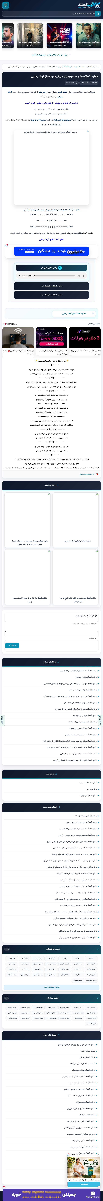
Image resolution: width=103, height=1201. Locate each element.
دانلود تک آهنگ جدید (65, 67)
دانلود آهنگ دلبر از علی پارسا (83, 1141)
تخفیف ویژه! (83, 1184)
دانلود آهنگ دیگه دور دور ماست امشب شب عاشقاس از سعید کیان (70, 741)
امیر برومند (91, 1007)
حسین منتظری (12, 975)
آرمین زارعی (64, 964)
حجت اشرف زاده (91, 980)
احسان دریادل (38, 964)
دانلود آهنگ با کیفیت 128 (51, 286)
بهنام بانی (12, 964)
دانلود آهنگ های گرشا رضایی (74, 314)
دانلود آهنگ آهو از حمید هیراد (82, 1147)
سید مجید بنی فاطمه (78, 1013)
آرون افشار (91, 964)
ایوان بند (38, 958)
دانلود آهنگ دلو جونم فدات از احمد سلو (80, 703)
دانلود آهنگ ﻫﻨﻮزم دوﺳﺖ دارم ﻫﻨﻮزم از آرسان (77, 835)
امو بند (64, 958)
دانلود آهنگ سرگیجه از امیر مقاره (83, 728)
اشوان (78, 958)
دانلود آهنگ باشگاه (87, 1115)
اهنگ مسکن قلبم (88, 1051)
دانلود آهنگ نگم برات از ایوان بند (81, 1121)
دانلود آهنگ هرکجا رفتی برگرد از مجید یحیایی (78, 886)
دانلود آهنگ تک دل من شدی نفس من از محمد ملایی (76, 899)
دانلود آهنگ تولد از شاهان (86, 677)
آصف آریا (25, 958)
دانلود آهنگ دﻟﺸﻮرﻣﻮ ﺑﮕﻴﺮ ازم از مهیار (81, 822)
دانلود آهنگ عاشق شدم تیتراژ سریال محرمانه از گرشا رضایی (64, 76)
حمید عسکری (25, 975)
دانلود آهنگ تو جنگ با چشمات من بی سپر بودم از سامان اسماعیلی (70, 684)
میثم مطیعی (78, 1018)
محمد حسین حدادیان (38, 1018)
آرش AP (52, 958)
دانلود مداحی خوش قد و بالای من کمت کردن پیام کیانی (75, 918)
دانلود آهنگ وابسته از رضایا (85, 816)
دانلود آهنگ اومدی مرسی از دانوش (82, 722)
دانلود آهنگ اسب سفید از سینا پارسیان (81, 735)
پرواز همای (12, 969)
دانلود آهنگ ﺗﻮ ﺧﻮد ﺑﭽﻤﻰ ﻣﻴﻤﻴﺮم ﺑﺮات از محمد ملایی (76, 893)
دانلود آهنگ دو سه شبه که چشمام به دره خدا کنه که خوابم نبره (71, 912)
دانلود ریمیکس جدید (88, 796)
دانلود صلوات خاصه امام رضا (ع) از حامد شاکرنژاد (76, 874)
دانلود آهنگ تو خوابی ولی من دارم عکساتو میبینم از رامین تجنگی (70, 696)
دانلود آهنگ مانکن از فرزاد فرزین (81, 1109)
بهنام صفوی (91, 969)
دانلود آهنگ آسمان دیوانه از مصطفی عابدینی (79, 880)
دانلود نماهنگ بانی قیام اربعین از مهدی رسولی (78, 938)
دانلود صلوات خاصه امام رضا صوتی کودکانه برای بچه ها (74, 854)
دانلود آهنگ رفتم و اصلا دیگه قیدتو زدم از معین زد (76, 709)
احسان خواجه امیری (25, 964)
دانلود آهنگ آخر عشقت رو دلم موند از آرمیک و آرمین (75, 760)
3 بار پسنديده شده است (88, 474)
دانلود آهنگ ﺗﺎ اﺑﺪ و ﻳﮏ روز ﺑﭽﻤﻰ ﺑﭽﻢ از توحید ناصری (75, 848)
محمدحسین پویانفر (91, 1018)
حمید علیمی (12, 1007)
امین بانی (12, 958)
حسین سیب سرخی (25, 1007)
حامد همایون (51, 975)
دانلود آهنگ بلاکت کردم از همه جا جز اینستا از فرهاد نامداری (72, 747)
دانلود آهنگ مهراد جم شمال (83, 1070)
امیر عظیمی (77, 964)
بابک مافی (78, 969)
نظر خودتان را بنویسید (86, 616)
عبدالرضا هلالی (51, 1013)
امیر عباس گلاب (51, 964)
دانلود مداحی (92, 789)
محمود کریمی (38, 1013)
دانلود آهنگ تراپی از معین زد (85, 716)
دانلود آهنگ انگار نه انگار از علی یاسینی (78, 1077)
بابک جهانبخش (64, 969)
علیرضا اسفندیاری (91, 1024)
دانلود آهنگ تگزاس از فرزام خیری (83, 690)
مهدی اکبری (25, 1013)
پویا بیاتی (25, 969)
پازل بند (51, 969)
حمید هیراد (91, 975)
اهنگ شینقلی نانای (87, 1057)
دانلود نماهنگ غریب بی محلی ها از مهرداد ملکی (78, 931)
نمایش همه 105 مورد (51, 987)
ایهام (91, 958)
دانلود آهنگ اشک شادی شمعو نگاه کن (79, 1089)
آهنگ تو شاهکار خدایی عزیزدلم (82, 1064)
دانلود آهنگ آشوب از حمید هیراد (81, 1083)
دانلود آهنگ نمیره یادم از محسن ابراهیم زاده (78, 671)
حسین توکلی (38, 975)
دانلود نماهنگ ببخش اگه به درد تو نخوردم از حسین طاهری (73, 925)
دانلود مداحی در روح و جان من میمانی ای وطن (76, 1045)
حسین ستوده (64, 1007)
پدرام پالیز (38, 969)
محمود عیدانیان (51, 1018)
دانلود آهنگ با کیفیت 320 (51, 295)
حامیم (78, 975)
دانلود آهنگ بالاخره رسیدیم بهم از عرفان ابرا (78, 905)
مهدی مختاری (12, 1013)
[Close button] (99, 1154)
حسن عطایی (51, 1007)
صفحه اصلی (80, 67)
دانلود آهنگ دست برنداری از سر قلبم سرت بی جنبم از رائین (72, 842)
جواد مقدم (77, 1007)
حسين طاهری (38, 1007)
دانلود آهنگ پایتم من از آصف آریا (81, 1096)
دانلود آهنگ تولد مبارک (85, 1102)
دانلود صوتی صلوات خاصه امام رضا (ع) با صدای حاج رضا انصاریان (70, 861)
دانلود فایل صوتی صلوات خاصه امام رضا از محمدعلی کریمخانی (72, 867)
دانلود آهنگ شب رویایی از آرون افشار (79, 1128)
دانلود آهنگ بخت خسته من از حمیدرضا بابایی (78, 754)
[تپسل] (6, 245)
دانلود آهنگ (87, 233)
